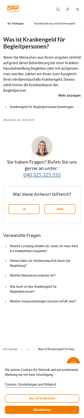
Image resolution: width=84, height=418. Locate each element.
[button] (13, 9)
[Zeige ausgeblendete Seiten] (26, 349)
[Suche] (58, 9)
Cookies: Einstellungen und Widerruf (30, 384)
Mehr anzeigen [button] (69, 95)
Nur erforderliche (42, 398)
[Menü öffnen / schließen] (77, 9)
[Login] (68, 9)
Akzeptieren (42, 410)
